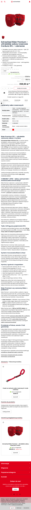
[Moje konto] (29, 1)
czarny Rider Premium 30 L (19, 319)
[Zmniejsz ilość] (8, 88)
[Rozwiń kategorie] (1, 1)
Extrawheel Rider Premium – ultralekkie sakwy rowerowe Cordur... (15, 444)
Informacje (5, 464)
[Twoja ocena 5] (18, 69)
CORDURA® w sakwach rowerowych (15, 192)
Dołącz (15, 489)
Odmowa (18, 508)
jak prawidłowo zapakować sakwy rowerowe (15, 351)
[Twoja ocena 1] (10, 69)
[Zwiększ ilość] (2, 88)
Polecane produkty (15, 362)
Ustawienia (26, 508)
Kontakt (4, 477)
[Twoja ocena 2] (12, 69)
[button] (15, 20)
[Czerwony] (13, 130)
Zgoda (12, 508)
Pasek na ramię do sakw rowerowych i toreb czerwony (15, 388)
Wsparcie (4, 468)
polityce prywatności (17, 504)
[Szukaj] (4, 1)
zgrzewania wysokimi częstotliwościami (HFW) (14, 197)
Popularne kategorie (8, 472)
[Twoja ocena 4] (16, 69)
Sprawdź (15, 397)
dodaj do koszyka (22, 88)
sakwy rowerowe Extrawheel (8, 322)
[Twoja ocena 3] (14, 69)
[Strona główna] (15, 1)
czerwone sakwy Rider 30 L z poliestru (20, 316)
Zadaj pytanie (6, 411)
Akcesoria (4, 362)
